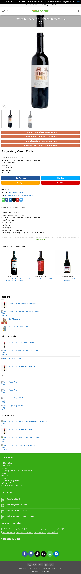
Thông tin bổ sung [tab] (14, 207)
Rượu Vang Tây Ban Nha (53, 19)
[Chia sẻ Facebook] (6, 200)
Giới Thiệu (22, 568)
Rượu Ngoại (19, 529)
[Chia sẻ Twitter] (10, 200)
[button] (4, 10)
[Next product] (40, 22)
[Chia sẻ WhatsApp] (3, 200)
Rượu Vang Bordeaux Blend (17, 505)
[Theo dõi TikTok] (37, 554)
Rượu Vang (34, 19)
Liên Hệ (44, 568)
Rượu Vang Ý (52, 532)
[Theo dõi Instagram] (31, 554)
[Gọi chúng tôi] (50, 554)
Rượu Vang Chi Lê (57, 529)
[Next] (75, 69)
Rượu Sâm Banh (32, 529)
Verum (31, 195)
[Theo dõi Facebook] (25, 554)
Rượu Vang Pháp (8, 532)
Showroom (31, 568)
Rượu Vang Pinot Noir (14, 499)
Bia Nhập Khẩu (7, 529)
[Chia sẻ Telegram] (21, 200)
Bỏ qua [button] (77, 2)
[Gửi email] (44, 554)
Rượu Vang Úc (40, 532)
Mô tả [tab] (3, 207)
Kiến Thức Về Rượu (55, 568)
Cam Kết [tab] (25, 207)
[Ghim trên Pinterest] (17, 200)
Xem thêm (39, 240)
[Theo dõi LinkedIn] (56, 554)
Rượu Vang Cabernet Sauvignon (18, 510)
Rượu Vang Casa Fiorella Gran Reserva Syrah (67, 279)
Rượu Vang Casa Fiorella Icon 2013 (40, 278)
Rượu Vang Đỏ (8, 195)
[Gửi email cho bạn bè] (14, 200)
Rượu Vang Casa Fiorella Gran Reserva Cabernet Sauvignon (14, 279)
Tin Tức (38, 568)
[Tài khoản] (79, 11)
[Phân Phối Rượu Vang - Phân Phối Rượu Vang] (40, 11)
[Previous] (5, 69)
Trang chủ (21, 19)
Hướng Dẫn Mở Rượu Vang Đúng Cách (21, 516)
